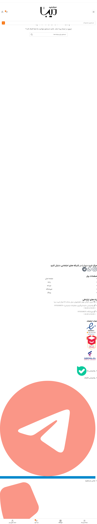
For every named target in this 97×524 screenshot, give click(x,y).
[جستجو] (3, 22)
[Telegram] (84, 269)
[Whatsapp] (89, 269)
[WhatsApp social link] (48, 1)
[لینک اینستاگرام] (51, 1)
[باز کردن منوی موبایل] (94, 12)
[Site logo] (48, 12)
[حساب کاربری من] (2, 12)
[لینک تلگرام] (46, 1)
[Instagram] (94, 269)
